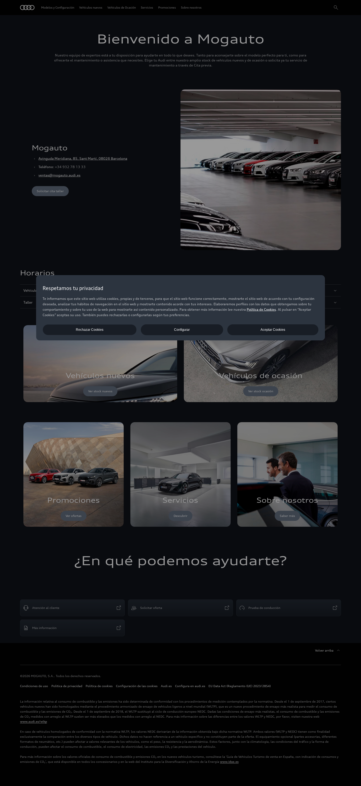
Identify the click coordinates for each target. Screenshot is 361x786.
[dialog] (180, 307)
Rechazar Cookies (89, 329)
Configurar (182, 329)
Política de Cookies (261, 309)
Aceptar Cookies (273, 329)
